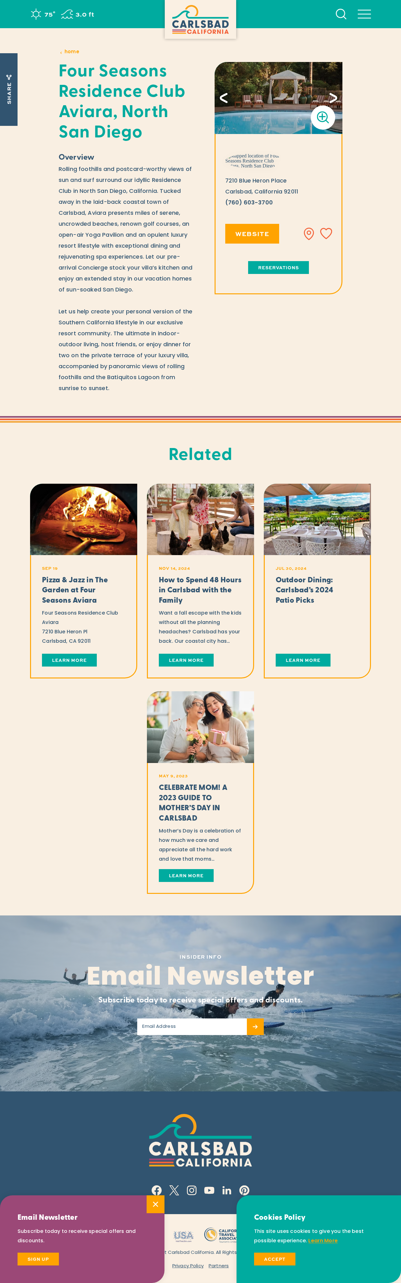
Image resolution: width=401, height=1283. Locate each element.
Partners (219, 1266)
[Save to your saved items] (326, 234)
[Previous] (224, 98)
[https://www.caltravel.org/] (224, 1234)
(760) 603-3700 (249, 203)
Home (72, 52)
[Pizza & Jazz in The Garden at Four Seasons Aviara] (83, 519)
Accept (274, 1259)
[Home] (200, 19)
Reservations (278, 268)
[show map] (309, 234)
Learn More (69, 660)
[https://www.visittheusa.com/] (183, 1234)
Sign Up (38, 1259)
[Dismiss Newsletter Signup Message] (155, 1204)
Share (9, 93)
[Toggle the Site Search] (341, 14)
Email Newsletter (201, 978)
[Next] (333, 98)
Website (252, 233)
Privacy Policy (188, 1266)
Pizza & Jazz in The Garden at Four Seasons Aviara (75, 591)
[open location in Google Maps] (255, 160)
